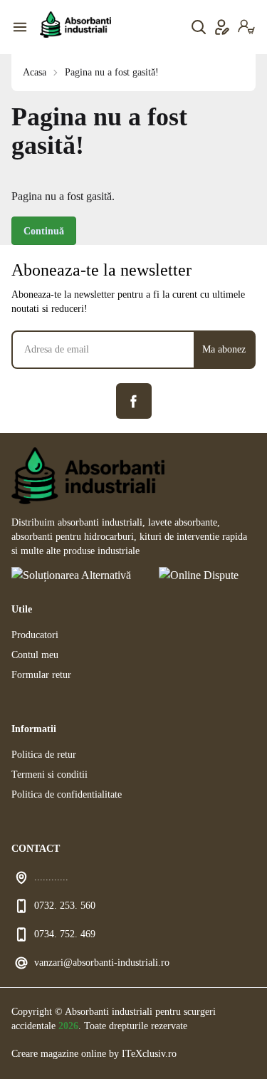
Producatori (34, 635)
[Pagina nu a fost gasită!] (75, 24)
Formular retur (41, 674)
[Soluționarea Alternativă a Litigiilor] (73, 577)
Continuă (43, 231)
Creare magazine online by (94, 1053)
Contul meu (34, 655)
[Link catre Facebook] (134, 401)
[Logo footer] (133, 475)
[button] (246, 27)
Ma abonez (224, 349)
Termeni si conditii (49, 774)
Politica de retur (43, 754)
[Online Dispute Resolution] (207, 577)
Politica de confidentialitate (66, 794)
